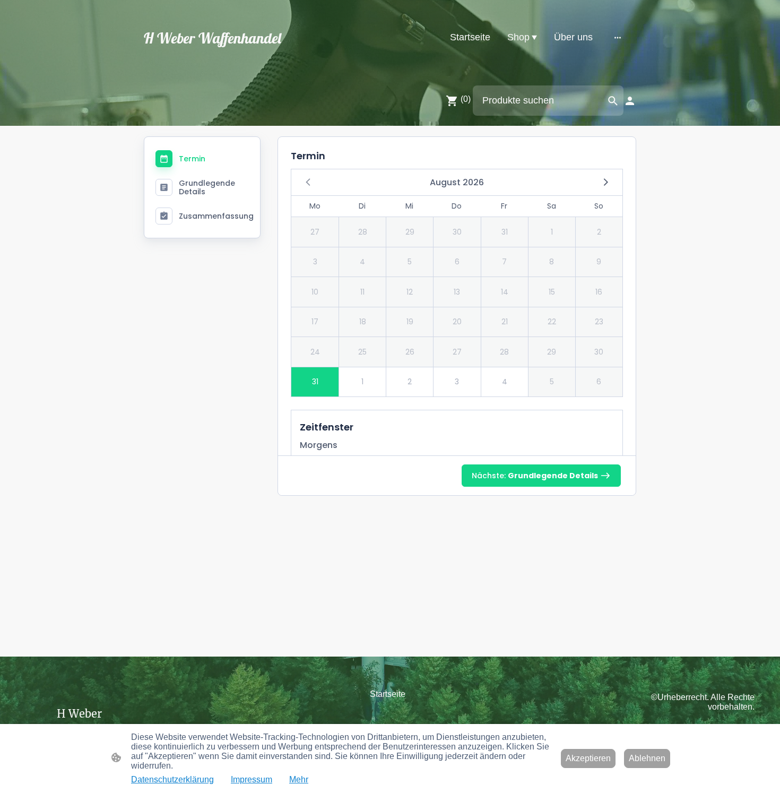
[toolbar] (457, 283)
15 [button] (552, 292)
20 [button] (457, 321)
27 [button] (314, 232)
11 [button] (362, 292)
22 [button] (552, 321)
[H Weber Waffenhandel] (220, 59)
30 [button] (457, 232)
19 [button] (409, 321)
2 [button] (599, 232)
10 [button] (314, 292)
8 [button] (551, 261)
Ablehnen (647, 758)
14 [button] (504, 292)
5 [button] (410, 261)
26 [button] (409, 352)
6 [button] (457, 261)
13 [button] (457, 292)
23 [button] (599, 321)
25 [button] (362, 352)
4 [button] (362, 261)
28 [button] (362, 232)
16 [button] (598, 292)
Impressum (251, 779)
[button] (605, 181)
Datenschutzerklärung (172, 779)
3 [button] (315, 261)
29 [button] (409, 232)
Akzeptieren (588, 758)
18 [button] (362, 321)
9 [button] (598, 261)
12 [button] (409, 292)
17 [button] (314, 321)
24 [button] (315, 352)
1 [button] (552, 232)
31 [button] (504, 232)
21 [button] (504, 321)
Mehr (298, 779)
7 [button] (504, 261)
